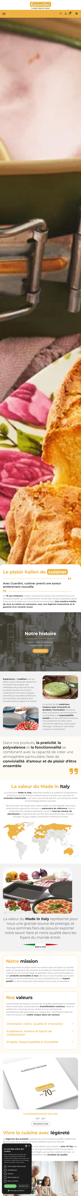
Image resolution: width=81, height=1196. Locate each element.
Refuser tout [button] (23, 1186)
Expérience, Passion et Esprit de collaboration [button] (29, 1033)
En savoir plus (40, 651)
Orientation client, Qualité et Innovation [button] (35, 1023)
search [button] (60, 13)
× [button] (29, 1146)
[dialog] (17, 1168)
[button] (71, 13)
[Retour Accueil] (40, 5)
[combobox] (26, 1146)
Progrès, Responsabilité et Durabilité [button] (32, 1042)
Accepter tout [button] (10, 1186)
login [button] (66, 13)
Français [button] (76, 13)
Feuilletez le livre (40, 1124)
